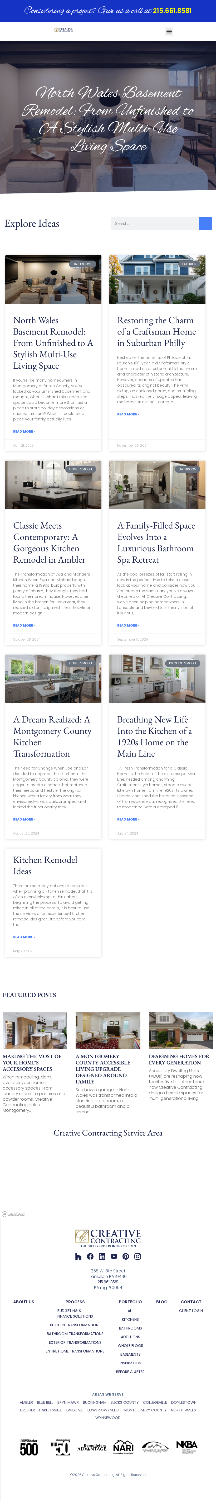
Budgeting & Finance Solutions (75, 1313)
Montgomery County (145, 1410)
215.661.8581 (172, 10)
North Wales (183, 1410)
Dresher (27, 1410)
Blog (162, 1302)
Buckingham (94, 1402)
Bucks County (125, 1402)
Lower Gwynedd (103, 1410)
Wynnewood (108, 1417)
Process (75, 1302)
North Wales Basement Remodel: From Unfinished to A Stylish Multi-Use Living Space (53, 343)
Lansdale (74, 1410)
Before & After (130, 1371)
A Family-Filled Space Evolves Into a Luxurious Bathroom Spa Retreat (156, 542)
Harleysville (50, 1410)
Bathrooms (130, 1328)
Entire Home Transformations (75, 1351)
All (130, 1310)
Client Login (191, 1310)
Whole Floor (130, 1345)
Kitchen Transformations (75, 1325)
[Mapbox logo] (13, 1214)
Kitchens (130, 1319)
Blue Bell (45, 1402)
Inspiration (130, 1363)
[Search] (205, 223)
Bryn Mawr (68, 1402)
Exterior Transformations (75, 1342)
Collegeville (155, 1402)
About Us (23, 1302)
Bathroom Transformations (75, 1333)
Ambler (26, 1402)
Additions (130, 1337)
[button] (169, 31)
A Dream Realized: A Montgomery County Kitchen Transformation (52, 736)
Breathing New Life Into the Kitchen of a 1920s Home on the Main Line (154, 736)
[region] (108, 1179)
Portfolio (130, 1302)
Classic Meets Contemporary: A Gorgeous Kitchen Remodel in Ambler (49, 542)
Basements (130, 1354)
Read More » (24, 431)
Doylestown (184, 1402)
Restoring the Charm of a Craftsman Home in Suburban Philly (156, 331)
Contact (191, 1302)
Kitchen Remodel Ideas (45, 865)
